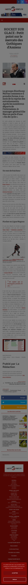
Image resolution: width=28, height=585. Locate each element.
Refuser (15, 579)
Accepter (15, 573)
